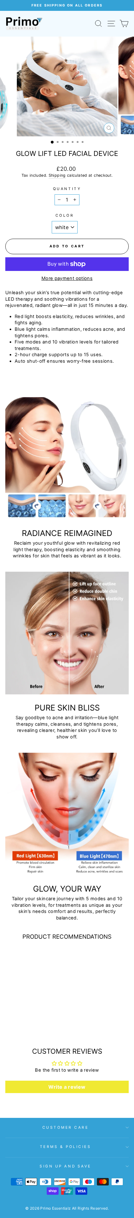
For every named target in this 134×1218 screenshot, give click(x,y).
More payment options (67, 278)
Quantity (67, 189)
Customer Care (65, 1127)
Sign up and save (65, 1166)
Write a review (66, 1087)
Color (64, 215)
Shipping (57, 175)
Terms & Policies (65, 1147)
